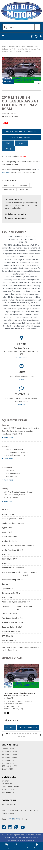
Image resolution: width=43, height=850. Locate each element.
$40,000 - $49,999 (9, 757)
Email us (21, 404)
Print (8, 149)
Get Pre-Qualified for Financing (21, 131)
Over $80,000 (7, 769)
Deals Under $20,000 (10, 786)
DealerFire (10, 837)
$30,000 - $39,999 (9, 754)
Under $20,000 (8, 748)
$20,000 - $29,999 (9, 751)
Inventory (6, 781)
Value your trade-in (17, 218)
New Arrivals (7, 783)
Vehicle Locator (8, 789)
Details (9, 727)
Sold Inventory (8, 792)
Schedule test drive (17, 214)
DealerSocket (26, 837)
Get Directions (21, 357)
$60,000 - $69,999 (9, 763)
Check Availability (21, 137)
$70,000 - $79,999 (9, 766)
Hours (24, 819)
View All (9, 81)
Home (4, 46)
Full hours (21, 379)
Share (22, 143)
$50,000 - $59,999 (9, 760)
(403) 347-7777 (13, 819)
